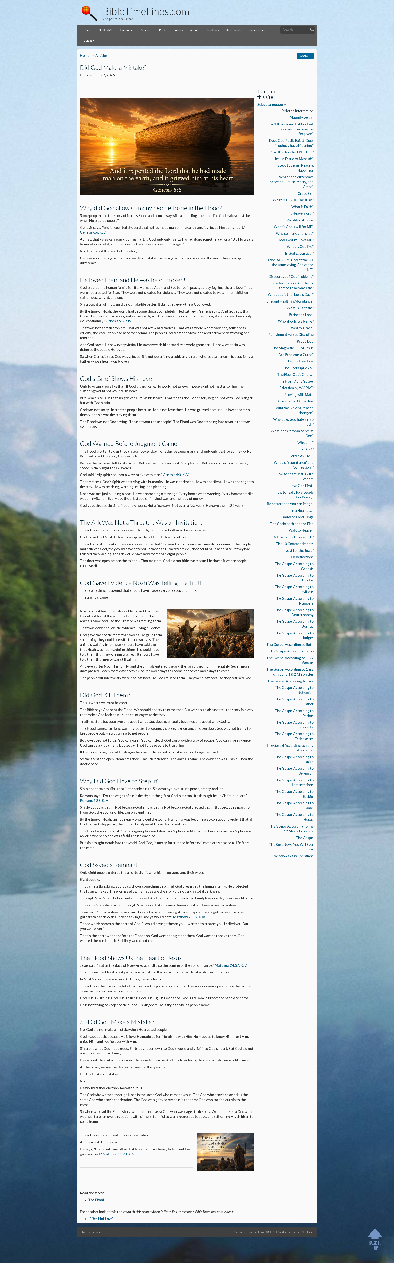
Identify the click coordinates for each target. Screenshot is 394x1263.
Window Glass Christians (294, 856)
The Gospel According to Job (291, 651)
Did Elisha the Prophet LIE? (293, 537)
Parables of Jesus (300, 220)
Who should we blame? (296, 321)
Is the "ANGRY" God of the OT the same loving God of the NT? (290, 265)
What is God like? (300, 246)
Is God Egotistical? (299, 253)
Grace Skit (306, 193)
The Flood (96, 1200)
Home (87, 30)
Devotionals (233, 30)
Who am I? (305, 442)
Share (304, 55)
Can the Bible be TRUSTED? (292, 152)
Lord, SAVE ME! (302, 456)
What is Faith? (302, 207)
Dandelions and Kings (297, 517)
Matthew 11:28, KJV (118, 1154)
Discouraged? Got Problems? (291, 276)
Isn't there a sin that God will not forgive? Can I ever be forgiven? (291, 129)
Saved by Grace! (301, 328)
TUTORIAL (105, 30)
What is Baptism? (300, 308)
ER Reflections (302, 557)
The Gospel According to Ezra (290, 681)
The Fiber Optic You (298, 368)
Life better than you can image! (289, 504)
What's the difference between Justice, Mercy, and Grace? (292, 182)
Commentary (256, 30)
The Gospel (305, 838)
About (194, 30)
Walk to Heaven (301, 530)
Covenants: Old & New (296, 401)
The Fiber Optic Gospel (296, 381)
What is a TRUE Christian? (293, 200)
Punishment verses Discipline (291, 334)
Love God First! (302, 485)
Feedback (213, 30)
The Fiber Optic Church (295, 374)
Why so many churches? (295, 233)
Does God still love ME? (296, 240)
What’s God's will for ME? (294, 227)
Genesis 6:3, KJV (175, 475)
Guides (88, 40)
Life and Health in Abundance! (290, 301)
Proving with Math (299, 394)
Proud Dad (305, 341)
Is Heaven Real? (301, 213)
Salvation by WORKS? (296, 388)
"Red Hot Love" (102, 1218)
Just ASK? (306, 449)
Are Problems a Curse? (296, 354)
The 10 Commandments (295, 543)
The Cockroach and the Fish (292, 524)
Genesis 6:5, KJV (118, 321)
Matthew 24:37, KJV (230, 965)
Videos (178, 30)
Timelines (126, 30)
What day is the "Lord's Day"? (291, 294)
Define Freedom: (301, 361)
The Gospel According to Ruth (290, 644)
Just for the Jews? (300, 550)
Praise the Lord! (301, 314)
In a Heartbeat (302, 510)
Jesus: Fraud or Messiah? (294, 159)
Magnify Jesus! (302, 117)
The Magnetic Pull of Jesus (293, 348)
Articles (145, 30)
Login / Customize (305, 1231)
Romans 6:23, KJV (94, 800)
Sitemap (285, 1231)
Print (162, 30)
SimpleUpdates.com (256, 1231)
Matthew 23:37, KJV (189, 917)
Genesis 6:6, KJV (92, 232)
